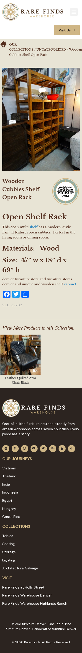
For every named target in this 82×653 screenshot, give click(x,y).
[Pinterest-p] (15, 448)
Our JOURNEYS (17, 458)
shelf (33, 227)
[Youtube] (34, 448)
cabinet (70, 284)
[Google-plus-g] (52, 448)
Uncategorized (51, 49)
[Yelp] (71, 448)
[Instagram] (24, 448)
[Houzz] (62, 448)
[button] (74, 12)
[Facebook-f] (5, 448)
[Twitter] (43, 448)
